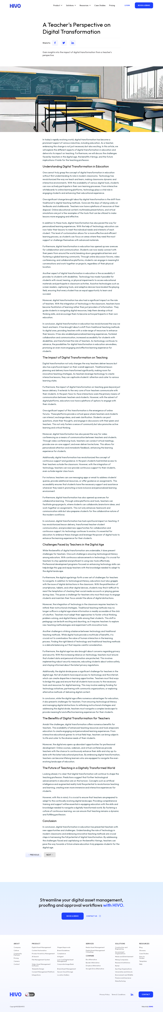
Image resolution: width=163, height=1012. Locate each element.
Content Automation (39, 950)
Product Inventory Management (43, 953)
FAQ (140, 964)
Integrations (36, 975)
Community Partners (18, 954)
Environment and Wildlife (124, 975)
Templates (143, 961)
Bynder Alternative (92, 962)
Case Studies (99, 5)
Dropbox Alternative (93, 965)
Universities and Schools (123, 972)
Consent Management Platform (43, 972)
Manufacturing (120, 981)
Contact (17, 964)
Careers (17, 961)
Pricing (112, 5)
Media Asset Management (95, 947)
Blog (140, 947)
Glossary (142, 950)
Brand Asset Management (66, 969)
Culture (16, 950)
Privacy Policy (105, 994)
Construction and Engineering (121, 948)
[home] (15, 6)
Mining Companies (121, 959)
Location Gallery (63, 975)
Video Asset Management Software (41, 965)
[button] (58, 5)
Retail (117, 966)
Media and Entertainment (124, 956)
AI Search (35, 956)
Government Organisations (120, 952)
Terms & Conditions (118, 994)
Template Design (38, 969)
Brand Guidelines (63, 950)
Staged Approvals (63, 947)
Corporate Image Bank (65, 964)
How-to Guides (142, 957)
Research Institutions (122, 962)
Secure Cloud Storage (65, 972)
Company (17, 947)
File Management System (41, 959)
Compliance (61, 953)
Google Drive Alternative (95, 969)
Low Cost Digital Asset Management (65, 960)
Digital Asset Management (41, 947)
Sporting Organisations (123, 969)
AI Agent (60, 956)
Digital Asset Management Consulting (95, 951)
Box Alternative (91, 959)
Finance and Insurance (123, 978)
